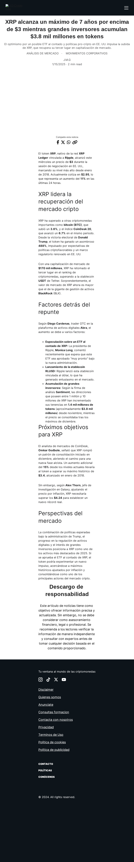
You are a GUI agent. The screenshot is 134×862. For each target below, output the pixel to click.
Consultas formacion (53, 712)
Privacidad (46, 727)
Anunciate (45, 704)
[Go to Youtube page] (64, 679)
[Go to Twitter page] (56, 679)
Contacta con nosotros (55, 719)
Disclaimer (46, 689)
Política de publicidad (53, 750)
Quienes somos (49, 697)
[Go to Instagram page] (40, 679)
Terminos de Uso (50, 735)
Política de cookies (52, 742)
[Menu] (126, 7)
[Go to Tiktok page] (48, 679)
